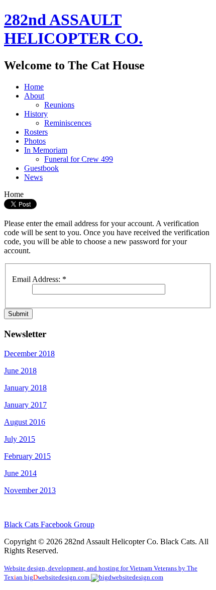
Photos (35, 141)
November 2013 (30, 490)
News (33, 177)
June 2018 (20, 370)
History (36, 114)
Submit (18, 314)
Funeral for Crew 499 (78, 159)
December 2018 (29, 353)
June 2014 (20, 473)
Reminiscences (67, 123)
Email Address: (39, 279)
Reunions (59, 105)
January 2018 (25, 387)
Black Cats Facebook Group (49, 524)
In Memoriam (45, 150)
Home (34, 86)
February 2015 (27, 456)
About (34, 95)
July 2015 (19, 439)
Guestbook (41, 168)
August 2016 (24, 422)
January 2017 (25, 405)
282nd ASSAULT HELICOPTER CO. (73, 29)
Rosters (36, 132)
